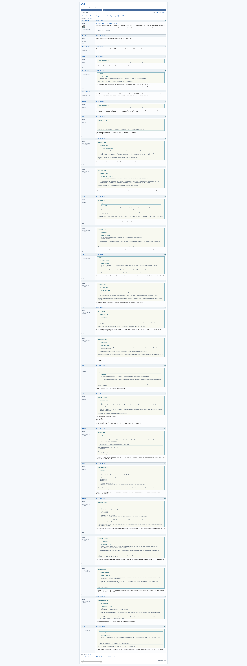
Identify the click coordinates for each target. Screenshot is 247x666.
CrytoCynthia (85, 46)
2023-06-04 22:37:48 (100, 254)
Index (82, 9)
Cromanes (84, 35)
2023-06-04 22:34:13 (100, 226)
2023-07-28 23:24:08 (100, 565)
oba (82, 596)
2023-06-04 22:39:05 (100, 307)
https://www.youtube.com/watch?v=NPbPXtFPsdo (106, 23)
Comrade (84, 139)
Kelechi (83, 101)
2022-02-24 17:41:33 (100, 35)
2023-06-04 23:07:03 (100, 365)
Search (99, 9)
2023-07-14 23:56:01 (100, 535)
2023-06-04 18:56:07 (100, 138)
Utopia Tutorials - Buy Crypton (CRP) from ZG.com (111, 16)
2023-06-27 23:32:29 (100, 428)
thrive (83, 535)
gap (82, 393)
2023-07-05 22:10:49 (100, 463)
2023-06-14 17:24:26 (100, 393)
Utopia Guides (90, 16)
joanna (83, 196)
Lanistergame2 (85, 91)
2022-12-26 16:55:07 (100, 101)
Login (110, 9)
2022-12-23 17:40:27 (100, 70)
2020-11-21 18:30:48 (100, 20)
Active (158, 12)
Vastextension (85, 70)
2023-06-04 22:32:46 (100, 167)
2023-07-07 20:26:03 (100, 498)
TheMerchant (85, 20)
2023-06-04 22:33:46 (100, 196)
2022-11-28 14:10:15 (100, 56)
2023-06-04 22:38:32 (100, 281)
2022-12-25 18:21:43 (100, 91)
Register (105, 9)
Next (91, 18)
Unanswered (163, 12)
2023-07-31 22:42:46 (100, 626)
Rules (93, 9)
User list (88, 9)
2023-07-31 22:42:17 (100, 596)
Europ (83, 116)
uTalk (83, 4)
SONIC (83, 56)
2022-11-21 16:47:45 (100, 46)
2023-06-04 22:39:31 (100, 335)
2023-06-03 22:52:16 (100, 116)
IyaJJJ (83, 226)
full (82, 167)
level (82, 254)
